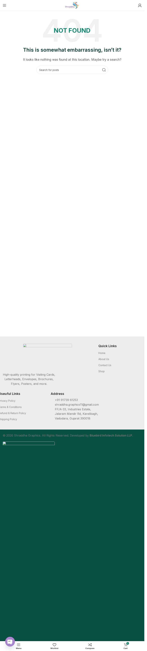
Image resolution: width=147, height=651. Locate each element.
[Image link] (47, 356)
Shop (101, 371)
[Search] (104, 70)
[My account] (139, 5)
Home (101, 352)
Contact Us (104, 365)
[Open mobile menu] (4, 5)
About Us (103, 359)
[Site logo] (72, 5)
